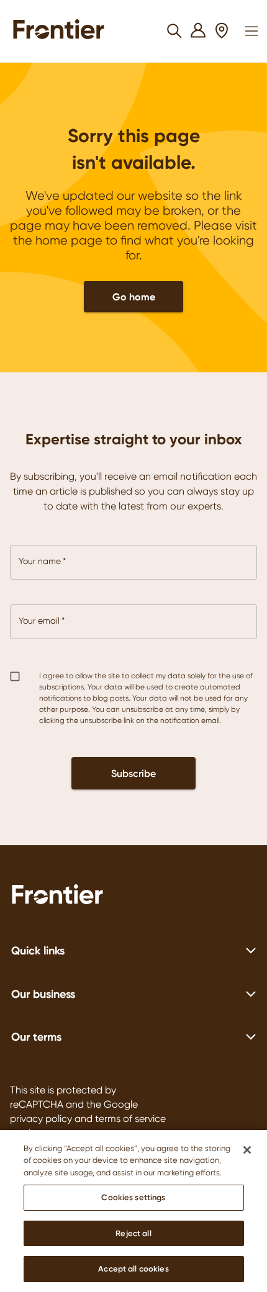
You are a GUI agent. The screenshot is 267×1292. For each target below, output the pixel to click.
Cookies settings (133, 1197)
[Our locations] (222, 31)
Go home (133, 296)
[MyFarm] (198, 31)
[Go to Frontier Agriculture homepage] (62, 31)
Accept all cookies (133, 1268)
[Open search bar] (175, 31)
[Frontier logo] (133, 896)
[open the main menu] (251, 31)
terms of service (130, 1118)
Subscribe (133, 773)
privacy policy (41, 1118)
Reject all (133, 1233)
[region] (133, 1211)
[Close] (247, 1150)
